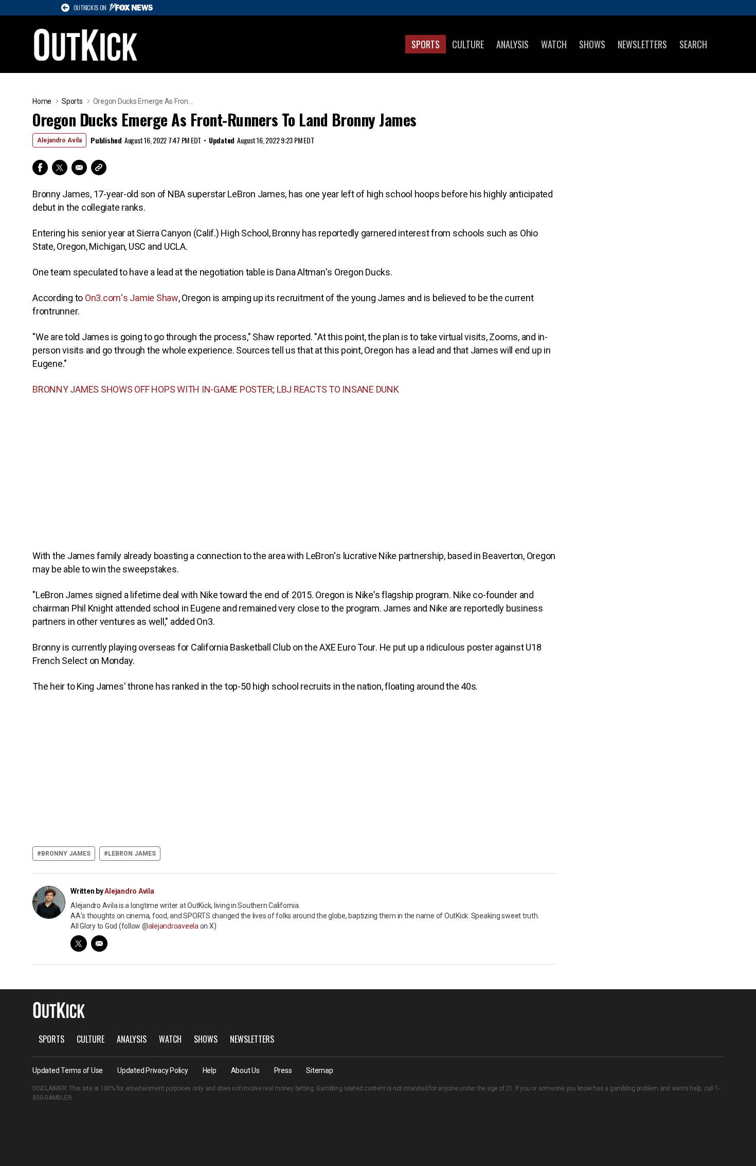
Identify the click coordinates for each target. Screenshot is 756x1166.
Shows (592, 44)
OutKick (85, 44)
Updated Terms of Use (67, 1070)
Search (693, 44)
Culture (468, 44)
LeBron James (132, 853)
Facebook (40, 167)
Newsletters (642, 44)
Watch (554, 44)
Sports (425, 44)
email (99, 943)
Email (79, 167)
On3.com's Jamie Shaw (131, 297)
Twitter (59, 167)
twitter (78, 943)
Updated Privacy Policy (152, 1070)
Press (283, 1070)
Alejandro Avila (59, 140)
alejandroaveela (174, 926)
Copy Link (98, 167)
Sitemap (319, 1070)
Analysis (512, 44)
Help (210, 1070)
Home (41, 101)
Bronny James (66, 853)
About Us (245, 1070)
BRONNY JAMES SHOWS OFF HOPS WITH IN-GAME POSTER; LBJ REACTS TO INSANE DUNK (215, 389)
